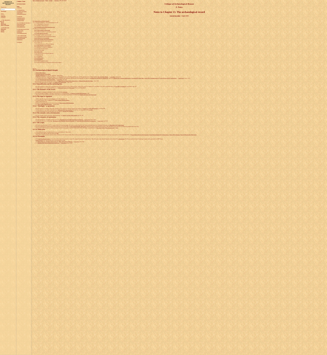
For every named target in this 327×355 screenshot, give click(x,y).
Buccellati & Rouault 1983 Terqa (78, 126)
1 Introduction (19, 7)
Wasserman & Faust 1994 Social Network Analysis (71, 119)
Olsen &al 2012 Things (102, 76)
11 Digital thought (20, 30)
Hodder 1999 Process (41, 75)
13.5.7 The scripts (38, 51)
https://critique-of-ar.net (38, 0)
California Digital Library (44, 139)
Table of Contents (21, 3)
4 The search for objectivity (21, 14)
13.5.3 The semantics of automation (42, 45)
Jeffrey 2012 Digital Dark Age (65, 141)
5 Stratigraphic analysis (21, 17)
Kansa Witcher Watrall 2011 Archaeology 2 (68, 81)
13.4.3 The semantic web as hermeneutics (43, 39)
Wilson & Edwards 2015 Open (86, 81)
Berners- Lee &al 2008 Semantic (78, 93)
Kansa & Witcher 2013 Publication (189, 134)
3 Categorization (19, 12)
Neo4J (53, 99)
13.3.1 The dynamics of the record (42, 30)
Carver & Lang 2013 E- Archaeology (168, 78)
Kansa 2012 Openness (175, 134)
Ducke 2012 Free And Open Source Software (48, 141)
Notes (46, 0)
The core (2, 21)
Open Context (39, 140)
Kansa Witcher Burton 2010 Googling (140, 134)
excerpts (91, 110)
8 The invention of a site (21, 24)
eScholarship (121, 139)
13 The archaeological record (22, 33)
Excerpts (2, 30)
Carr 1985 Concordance (120, 86)
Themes (2, 22)
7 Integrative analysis (20, 20)
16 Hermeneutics (20, 39)
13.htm (50, 0)
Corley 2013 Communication (151, 78)
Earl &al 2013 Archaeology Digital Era (99, 78)
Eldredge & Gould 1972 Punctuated (66, 87)
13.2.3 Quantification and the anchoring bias (44, 27)
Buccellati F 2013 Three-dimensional (105, 127)
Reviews (2, 31)
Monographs (3, 24)
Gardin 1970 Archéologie (60, 82)
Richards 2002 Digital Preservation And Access (48, 143)
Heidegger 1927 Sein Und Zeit (65, 110)
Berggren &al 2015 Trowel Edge (47, 79)
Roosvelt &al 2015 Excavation (43, 74)
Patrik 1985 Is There (40, 72)
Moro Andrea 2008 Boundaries (62, 100)
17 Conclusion (19, 42)
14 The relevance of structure (22, 37)
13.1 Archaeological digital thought (41, 21)
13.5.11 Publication (38, 57)
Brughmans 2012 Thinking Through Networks (63, 121)
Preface (18, 6)
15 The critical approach (21, 38)
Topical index (3, 11)
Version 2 (56, 0)
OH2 (57, 133)
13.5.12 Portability (38, 59)
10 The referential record (21, 26)
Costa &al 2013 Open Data (137, 78)
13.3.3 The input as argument (41, 33)
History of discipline (5, 25)
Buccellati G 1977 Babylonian (117, 125)
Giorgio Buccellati (175, 16)
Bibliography (3, 29)
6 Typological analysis (21, 19)
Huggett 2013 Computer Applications (122, 78)
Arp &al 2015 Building (68, 111)
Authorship (3, 16)
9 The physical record (20, 25)
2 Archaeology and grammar (21, 11)
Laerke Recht (112, 76)
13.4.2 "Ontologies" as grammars (41, 38)
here (117, 127)
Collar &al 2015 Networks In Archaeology (86, 121)
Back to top (34, 68)
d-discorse (65, 92)
